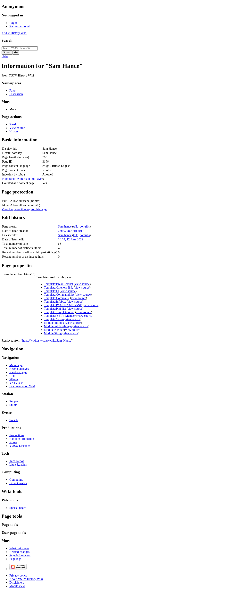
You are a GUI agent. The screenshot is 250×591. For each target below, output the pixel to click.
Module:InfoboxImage (58, 326)
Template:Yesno (54, 319)
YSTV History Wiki (14, 33)
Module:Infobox (54, 322)
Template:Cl (51, 291)
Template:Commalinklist (59, 294)
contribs (85, 226)
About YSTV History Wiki (26, 579)
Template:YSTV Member (60, 315)
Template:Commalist (56, 298)
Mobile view (17, 586)
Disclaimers (16, 582)
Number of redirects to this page (22, 178)
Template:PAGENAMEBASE (63, 305)
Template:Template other (59, 312)
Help (5, 56)
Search (7, 40)
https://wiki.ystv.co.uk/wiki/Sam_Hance (46, 340)
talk (75, 226)
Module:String (53, 333)
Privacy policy (18, 575)
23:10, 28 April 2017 (71, 230)
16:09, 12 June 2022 (70, 239)
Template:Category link (58, 287)
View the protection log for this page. (24, 209)
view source (82, 284)
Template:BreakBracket (58, 284)
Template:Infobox (55, 301)
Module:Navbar (53, 329)
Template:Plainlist (55, 308)
